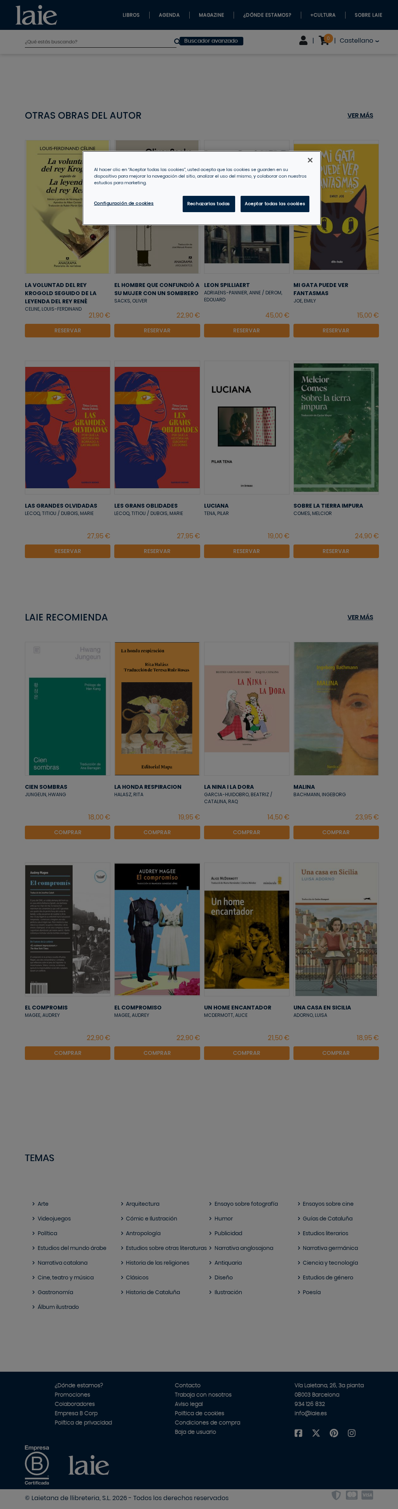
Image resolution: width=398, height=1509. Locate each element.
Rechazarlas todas (208, 204)
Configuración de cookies (124, 203)
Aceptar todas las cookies (275, 204)
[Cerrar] (310, 160)
